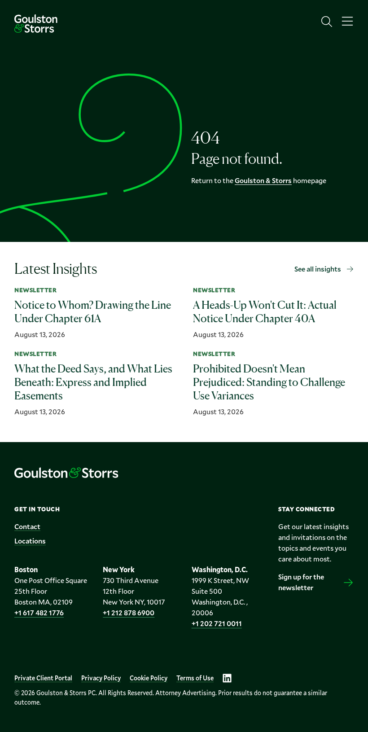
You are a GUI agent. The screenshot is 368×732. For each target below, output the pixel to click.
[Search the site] (327, 21)
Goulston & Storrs (263, 180)
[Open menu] (347, 21)
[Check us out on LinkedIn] (227, 678)
